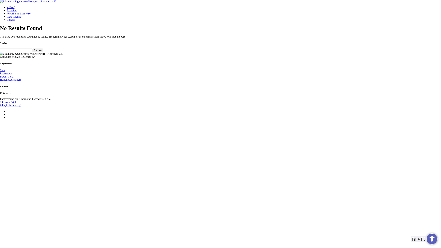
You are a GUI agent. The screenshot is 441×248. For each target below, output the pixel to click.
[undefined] (432, 239)
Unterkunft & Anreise (18, 13)
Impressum (6, 73)
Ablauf (10, 7)
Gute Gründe (14, 16)
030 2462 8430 (8, 102)
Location (12, 10)
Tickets (11, 19)
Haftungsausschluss (10, 79)
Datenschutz (6, 76)
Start (2, 70)
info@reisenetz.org (10, 105)
